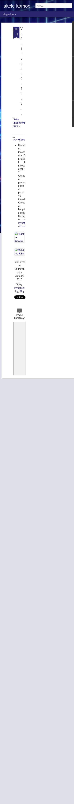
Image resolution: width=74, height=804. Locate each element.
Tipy (22, 291)
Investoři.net (21, 224)
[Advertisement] (44, 81)
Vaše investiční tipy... (21, 71)
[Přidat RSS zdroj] (19, 253)
